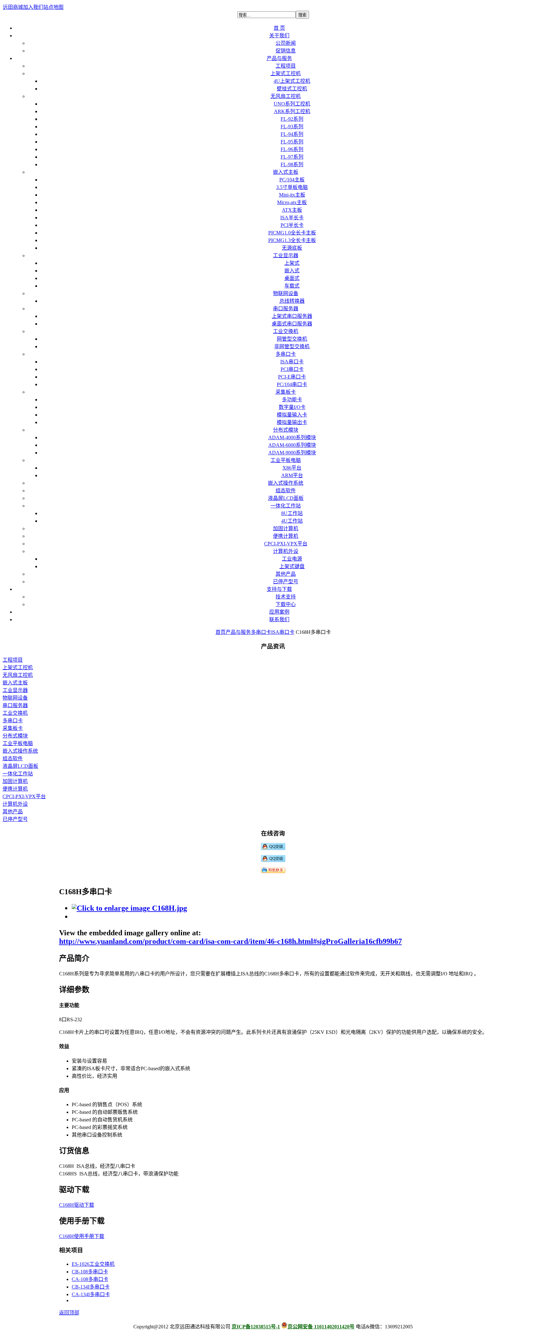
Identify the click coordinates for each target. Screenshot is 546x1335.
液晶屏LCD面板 (20, 766)
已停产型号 (15, 819)
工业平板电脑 (18, 743)
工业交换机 (15, 713)
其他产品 (13, 811)
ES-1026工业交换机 (93, 1264)
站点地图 (53, 7)
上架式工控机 (18, 667)
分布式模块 (15, 735)
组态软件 (13, 758)
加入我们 (33, 7)
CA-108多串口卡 (90, 1279)
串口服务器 (15, 705)
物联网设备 (15, 698)
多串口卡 (261, 632)
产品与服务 (238, 632)
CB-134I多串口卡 (91, 1286)
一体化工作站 (18, 773)
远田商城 (13, 7)
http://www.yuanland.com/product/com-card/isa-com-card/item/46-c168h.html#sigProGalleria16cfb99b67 (230, 941)
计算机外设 (15, 804)
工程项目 (13, 660)
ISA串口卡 (282, 632)
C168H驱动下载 (76, 1205)
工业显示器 (15, 690)
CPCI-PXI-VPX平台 (24, 796)
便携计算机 (15, 789)
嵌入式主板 (15, 682)
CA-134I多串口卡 (91, 1294)
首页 (220, 632)
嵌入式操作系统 (20, 751)
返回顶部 (69, 1312)
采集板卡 (13, 728)
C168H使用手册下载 (81, 1236)
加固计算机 (15, 781)
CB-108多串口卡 (90, 1271)
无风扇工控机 (18, 675)
